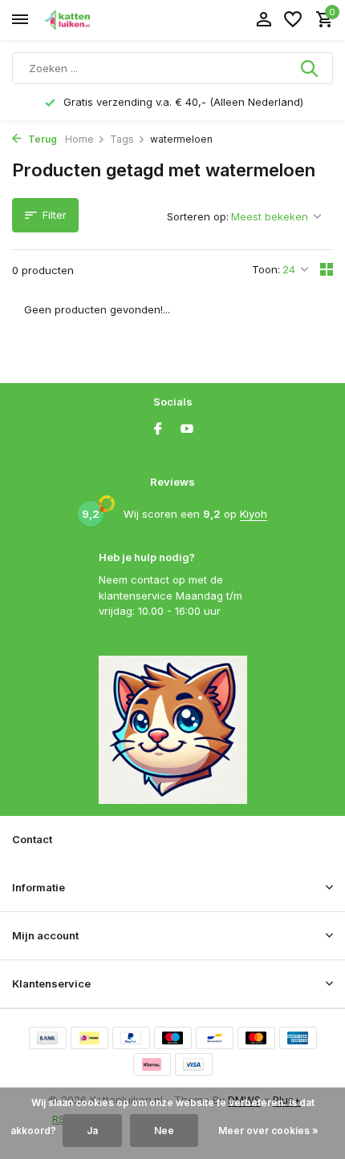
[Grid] (326, 269)
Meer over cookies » (268, 1131)
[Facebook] (158, 429)
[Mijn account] (263, 20)
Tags (122, 139)
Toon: (266, 269)
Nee (164, 1131)
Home (79, 139)
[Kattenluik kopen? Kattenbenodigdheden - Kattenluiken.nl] (85, 20)
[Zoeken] (310, 68)
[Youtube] (187, 429)
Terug (41, 139)
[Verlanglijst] (293, 20)
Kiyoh (253, 513)
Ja (92, 1131)
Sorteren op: (198, 216)
